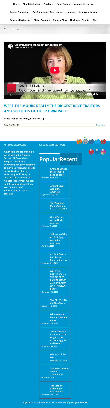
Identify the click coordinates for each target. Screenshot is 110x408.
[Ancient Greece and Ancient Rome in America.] (44, 256)
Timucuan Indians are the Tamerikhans (59, 371)
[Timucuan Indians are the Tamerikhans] (44, 369)
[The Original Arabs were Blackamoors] (44, 388)
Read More (100, 125)
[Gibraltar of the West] (44, 356)
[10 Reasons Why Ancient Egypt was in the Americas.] (44, 237)
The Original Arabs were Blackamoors (57, 388)
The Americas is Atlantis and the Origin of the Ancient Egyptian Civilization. (58, 337)
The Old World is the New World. (58, 302)
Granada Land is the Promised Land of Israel (58, 171)
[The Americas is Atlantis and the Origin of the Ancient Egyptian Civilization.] (44, 333)
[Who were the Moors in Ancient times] (44, 314)
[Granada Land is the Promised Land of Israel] (44, 169)
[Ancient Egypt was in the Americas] (44, 186)
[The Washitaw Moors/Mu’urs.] (44, 205)
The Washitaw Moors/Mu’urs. (57, 204)
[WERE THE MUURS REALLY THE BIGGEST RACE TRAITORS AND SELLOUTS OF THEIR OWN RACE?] (44, 275)
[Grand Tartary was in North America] (44, 219)
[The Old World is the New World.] (44, 301)
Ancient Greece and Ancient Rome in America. (59, 257)
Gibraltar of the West (58, 356)
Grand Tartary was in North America (57, 220)
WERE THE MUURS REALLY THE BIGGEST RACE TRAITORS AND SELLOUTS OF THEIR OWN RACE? (58, 280)
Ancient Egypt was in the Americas (57, 188)
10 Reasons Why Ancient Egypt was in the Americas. (58, 239)
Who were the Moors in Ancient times (59, 317)
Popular (49, 159)
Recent (69, 159)
